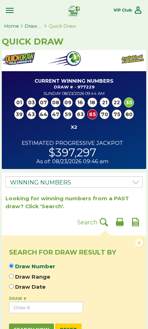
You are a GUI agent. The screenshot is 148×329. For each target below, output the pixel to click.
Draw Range (32, 277)
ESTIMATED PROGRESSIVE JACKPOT (72, 143)
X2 (74, 126)
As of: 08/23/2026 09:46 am (72, 161)
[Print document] (119, 221)
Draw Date (30, 287)
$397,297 (72, 152)
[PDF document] (135, 221)
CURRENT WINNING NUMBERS (74, 81)
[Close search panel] (139, 244)
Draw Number (35, 266)
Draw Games (34, 26)
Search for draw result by (62, 252)
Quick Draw (62, 26)
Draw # (18, 298)
